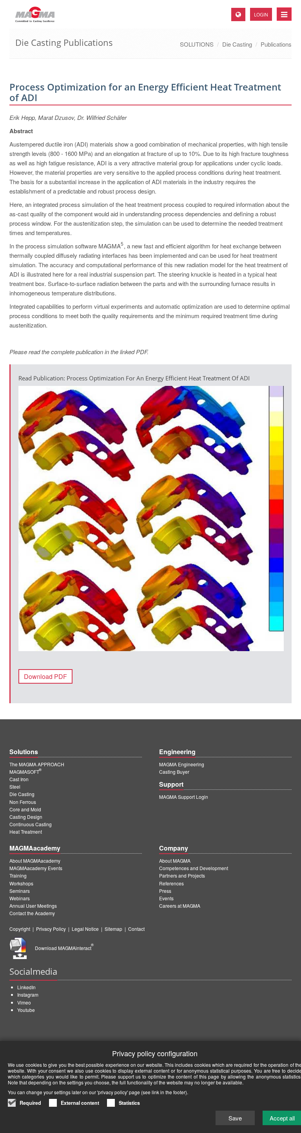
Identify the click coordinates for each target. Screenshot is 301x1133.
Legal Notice (85, 928)
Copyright (19, 928)
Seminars (19, 890)
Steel (14, 786)
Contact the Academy (32, 913)
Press (165, 890)
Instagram (27, 994)
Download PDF (45, 676)
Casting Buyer (174, 771)
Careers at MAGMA (179, 905)
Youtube (26, 1009)
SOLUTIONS (197, 44)
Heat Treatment (25, 831)
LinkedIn (26, 987)
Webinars (19, 898)
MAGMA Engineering (181, 764)
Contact (136, 928)
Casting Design (25, 816)
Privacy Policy (51, 928)
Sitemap (113, 928)
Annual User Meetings (33, 905)
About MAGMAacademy (34, 860)
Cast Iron (19, 779)
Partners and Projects (182, 875)
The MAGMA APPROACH (36, 764)
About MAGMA (174, 860)
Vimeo (24, 1002)
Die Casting (237, 44)
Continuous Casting (30, 824)
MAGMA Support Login (183, 796)
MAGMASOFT (25, 771)
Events (166, 898)
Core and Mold (25, 809)
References (171, 883)
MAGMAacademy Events (35, 868)
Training (18, 875)
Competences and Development (193, 868)
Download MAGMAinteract (64, 948)
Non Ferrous (22, 801)
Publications (276, 44)
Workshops (21, 883)
